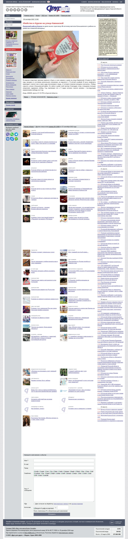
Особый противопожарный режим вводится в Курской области (110, 112)
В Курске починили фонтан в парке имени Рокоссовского (110, 86)
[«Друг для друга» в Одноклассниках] (11, 9)
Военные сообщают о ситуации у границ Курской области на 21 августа (109, 295)
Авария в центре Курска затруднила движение (106, 132)
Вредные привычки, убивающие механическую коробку (78, 318)
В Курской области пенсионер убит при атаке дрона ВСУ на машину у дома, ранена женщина (110, 173)
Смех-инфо (9, 94)
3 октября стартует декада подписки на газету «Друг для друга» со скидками (44, 142)
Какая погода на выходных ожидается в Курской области (107, 279)
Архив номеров (11, 98)
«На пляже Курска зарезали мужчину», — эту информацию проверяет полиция (108, 74)
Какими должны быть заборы (40, 380)
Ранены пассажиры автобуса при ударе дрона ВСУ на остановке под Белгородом (109, 124)
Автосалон (9, 76)
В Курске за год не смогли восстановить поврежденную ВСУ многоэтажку (108, 68)
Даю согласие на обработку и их (59, 504)
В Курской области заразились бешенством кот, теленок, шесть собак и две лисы (110, 291)
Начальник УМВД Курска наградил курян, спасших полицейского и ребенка (110, 332)
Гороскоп (9, 92)
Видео (8, 28)
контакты (115, 1)
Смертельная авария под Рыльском (43, 289)
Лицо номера (10, 89)
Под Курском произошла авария (111, 65)
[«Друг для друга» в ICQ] (16, 139)
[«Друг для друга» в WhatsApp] (12, 134)
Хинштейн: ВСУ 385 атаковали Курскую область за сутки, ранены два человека (110, 385)
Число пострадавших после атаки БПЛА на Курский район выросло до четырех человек (110, 198)
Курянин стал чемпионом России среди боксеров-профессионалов (44, 309)
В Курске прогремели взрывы (110, 218)
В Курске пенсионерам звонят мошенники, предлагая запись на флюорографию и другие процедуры (109, 221)
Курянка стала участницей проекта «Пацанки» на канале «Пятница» (42, 218)
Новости (8, 70)
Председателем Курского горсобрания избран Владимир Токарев (43, 152)
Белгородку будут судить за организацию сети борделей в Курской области (109, 345)
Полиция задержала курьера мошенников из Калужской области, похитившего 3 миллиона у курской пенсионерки (109, 235)
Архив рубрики (29, 126)
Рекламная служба (12, 124)
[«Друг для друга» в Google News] (25, 9)
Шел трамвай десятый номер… (78, 252)
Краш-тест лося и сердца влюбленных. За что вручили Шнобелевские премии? (44, 390)
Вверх (26, 97)
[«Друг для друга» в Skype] (12, 139)
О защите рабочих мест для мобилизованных (77, 371)
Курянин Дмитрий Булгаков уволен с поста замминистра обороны (80, 152)
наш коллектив (106, 1)
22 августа (104, 62)
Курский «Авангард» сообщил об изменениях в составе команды (109, 350)
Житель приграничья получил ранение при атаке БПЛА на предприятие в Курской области (108, 208)
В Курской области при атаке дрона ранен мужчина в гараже (108, 354)
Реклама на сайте (104, 15)
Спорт (8, 74)
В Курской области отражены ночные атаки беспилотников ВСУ (108, 275)
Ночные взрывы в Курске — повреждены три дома (108, 381)
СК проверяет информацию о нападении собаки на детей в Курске (109, 314)
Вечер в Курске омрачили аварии (111, 409)
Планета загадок (11, 80)
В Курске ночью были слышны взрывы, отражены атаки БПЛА (109, 390)
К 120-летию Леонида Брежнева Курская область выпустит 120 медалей (110, 341)
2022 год (44, 15)
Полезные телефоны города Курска (12, 119)
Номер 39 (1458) (54, 15)
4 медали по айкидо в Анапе (40, 317)
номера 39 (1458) (54, 126)
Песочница (9, 87)
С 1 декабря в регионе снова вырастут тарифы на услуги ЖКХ (80, 337)
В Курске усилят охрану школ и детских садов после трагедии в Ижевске (44, 161)
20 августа (104, 299)
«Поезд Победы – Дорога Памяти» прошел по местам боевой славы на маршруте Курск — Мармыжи (110, 94)
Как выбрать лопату (37, 408)
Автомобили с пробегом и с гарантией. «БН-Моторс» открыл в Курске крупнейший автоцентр (43, 338)
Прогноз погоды (11, 96)
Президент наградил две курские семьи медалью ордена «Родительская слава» (81, 198)
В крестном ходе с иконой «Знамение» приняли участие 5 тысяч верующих (80, 142)
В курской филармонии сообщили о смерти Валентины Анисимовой (110, 230)
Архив (38, 15)
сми (121, 1)
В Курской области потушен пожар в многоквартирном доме (110, 394)
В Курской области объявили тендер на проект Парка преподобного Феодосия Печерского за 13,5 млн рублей (109, 186)
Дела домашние (11, 85)
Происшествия (66, 15)
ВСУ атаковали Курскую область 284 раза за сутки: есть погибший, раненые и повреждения (109, 150)
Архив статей (10, 105)
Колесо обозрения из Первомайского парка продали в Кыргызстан (80, 189)
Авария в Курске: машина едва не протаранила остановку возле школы (110, 302)
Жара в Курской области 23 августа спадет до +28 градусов (108, 128)
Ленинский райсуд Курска (32, 26)
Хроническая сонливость (76, 399)
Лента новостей (103, 59)
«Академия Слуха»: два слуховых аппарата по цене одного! (79, 390)
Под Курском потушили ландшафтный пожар (106, 282)
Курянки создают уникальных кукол (42, 252)
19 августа (104, 407)
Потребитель (10, 78)
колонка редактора (94, 1)
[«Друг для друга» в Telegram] (14, 9)
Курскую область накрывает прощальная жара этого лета (108, 248)
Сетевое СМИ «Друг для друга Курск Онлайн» (21, 528)
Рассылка (9, 22)
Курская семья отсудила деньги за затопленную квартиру (42, 180)
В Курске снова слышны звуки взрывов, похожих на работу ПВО (109, 98)
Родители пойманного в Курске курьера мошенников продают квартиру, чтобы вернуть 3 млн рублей (110, 362)
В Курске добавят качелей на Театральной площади (108, 102)
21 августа (104, 169)
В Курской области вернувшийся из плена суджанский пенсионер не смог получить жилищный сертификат (110, 318)
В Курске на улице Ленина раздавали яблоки (107, 373)
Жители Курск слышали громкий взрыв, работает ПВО (109, 119)
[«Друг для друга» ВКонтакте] (7, 9)
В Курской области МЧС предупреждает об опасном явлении (109, 328)
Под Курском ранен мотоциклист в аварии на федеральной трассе (110, 271)
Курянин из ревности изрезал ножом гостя (44, 299)
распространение (77, 504)
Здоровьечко (10, 83)
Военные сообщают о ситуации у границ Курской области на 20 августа (109, 403)
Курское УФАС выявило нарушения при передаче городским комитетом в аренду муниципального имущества (109, 253)
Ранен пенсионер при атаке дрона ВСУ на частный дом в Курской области (110, 412)
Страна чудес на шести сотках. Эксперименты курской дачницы (78, 218)
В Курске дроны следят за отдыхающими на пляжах (107, 226)
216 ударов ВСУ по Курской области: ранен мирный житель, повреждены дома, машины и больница (110, 267)
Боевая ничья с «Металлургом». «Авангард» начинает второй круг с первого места (79, 300)
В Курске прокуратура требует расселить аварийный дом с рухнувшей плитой (110, 323)
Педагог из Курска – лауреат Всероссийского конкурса (40, 208)
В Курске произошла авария (110, 105)
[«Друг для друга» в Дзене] (18, 9)
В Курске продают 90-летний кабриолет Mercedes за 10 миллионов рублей (109, 336)
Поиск (8, 15)
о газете (84, 1)
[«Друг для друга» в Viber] (8, 134)
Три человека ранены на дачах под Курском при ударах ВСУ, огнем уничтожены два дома (110, 214)
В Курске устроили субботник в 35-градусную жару (109, 108)
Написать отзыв (52, 97)
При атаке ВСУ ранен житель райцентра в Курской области (108, 78)
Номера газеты (29, 15)
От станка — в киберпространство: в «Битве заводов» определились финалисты (110, 203)
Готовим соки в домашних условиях (79, 408)
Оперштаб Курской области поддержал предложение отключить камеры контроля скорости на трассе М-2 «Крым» (109, 368)
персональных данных (61, 504)
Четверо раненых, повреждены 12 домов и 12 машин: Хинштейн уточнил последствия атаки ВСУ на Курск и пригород (110, 156)
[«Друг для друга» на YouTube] (22, 9)
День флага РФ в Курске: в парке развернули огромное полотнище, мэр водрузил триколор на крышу (109, 144)
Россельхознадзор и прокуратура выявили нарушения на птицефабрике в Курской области (110, 398)
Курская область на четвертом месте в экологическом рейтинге (43, 170)
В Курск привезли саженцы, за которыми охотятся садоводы (12, 43)
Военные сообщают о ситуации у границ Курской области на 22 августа (109, 165)
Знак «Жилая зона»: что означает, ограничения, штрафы (79, 327)
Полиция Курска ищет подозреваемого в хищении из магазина (110, 420)
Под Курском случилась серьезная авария (107, 116)
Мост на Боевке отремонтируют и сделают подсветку (79, 180)
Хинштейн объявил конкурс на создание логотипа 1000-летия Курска (109, 306)
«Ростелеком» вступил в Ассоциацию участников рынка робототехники (107, 192)
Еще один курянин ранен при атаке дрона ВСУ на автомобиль (110, 181)
